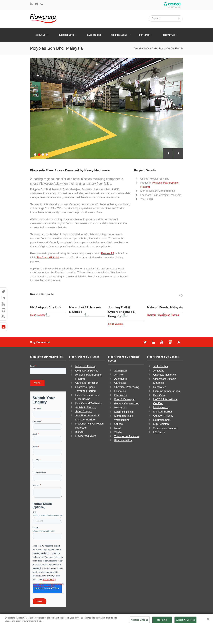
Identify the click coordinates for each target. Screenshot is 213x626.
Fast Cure (159, 395)
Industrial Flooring (85, 366)
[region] (106, 619)
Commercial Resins (86, 370)
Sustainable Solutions (165, 428)
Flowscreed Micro (85, 435)
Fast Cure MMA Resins (88, 403)
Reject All (162, 620)
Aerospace (120, 370)
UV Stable (159, 432)
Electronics (120, 395)
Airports (118, 374)
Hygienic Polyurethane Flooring (163, 315)
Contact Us (168, 35)
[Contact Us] (36, 4)
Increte (79, 431)
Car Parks (120, 382)
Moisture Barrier (162, 411)
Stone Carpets (37, 315)
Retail (117, 428)
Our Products (66, 35)
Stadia (118, 432)
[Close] (208, 619)
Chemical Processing (126, 387)
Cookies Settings (139, 620)
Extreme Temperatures (166, 391)
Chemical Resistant (164, 374)
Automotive (120, 378)
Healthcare (120, 407)
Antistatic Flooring (85, 407)
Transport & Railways (126, 436)
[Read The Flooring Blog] (31, 4)
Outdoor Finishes (163, 415)
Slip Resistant (161, 423)
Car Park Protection (86, 382)
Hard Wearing (161, 407)
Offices (118, 423)
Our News (144, 35)
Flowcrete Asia (140, 48)
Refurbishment (161, 419)
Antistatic (158, 370)
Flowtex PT (107, 253)
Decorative (159, 387)
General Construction (126, 403)
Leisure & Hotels (124, 411)
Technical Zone (119, 35)
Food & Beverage (124, 399)
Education (120, 391)
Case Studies (94, 35)
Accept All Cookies (185, 620)
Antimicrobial (160, 366)
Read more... (56, 303)
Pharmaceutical (123, 440)
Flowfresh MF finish (47, 257)
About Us (40, 35)
